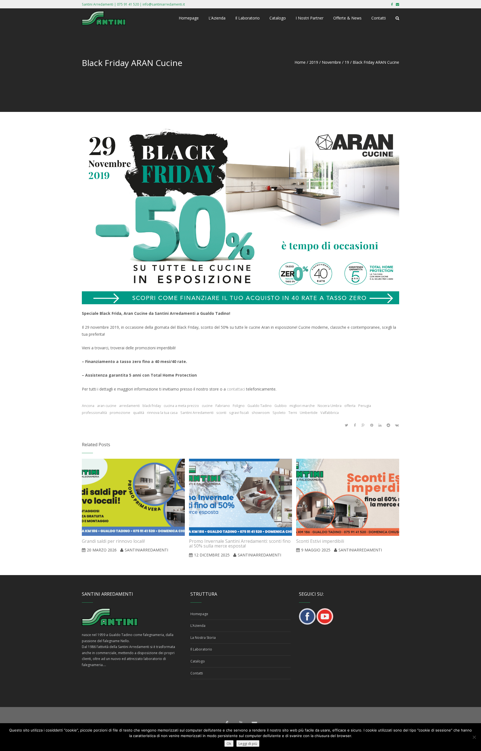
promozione (120, 412)
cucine (207, 405)
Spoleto (279, 412)
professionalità (94, 412)
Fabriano (222, 405)
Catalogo (197, 661)
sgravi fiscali (239, 412)
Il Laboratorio (201, 649)
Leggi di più (248, 743)
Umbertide (309, 412)
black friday (152, 405)
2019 (313, 62)
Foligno (239, 405)
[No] (474, 737)
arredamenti (129, 405)
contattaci (236, 389)
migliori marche (302, 405)
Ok (229, 743)
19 (347, 62)
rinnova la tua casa (162, 412)
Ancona (88, 405)
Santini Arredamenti (196, 412)
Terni (292, 412)
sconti (221, 412)
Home (300, 62)
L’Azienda (197, 625)
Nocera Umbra (330, 405)
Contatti (196, 673)
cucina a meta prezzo (181, 405)
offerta (349, 405)
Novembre (331, 62)
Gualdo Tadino (259, 405)
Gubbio (280, 405)
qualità (138, 412)
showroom (261, 412)
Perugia (364, 405)
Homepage (199, 614)
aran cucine (106, 405)
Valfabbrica (329, 412)
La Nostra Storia (203, 637)
